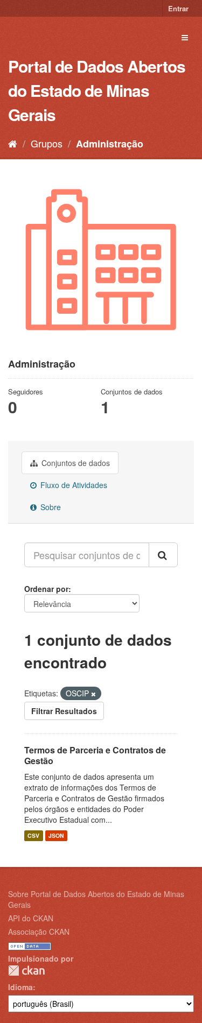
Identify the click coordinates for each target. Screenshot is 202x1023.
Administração (109, 144)
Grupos (46, 143)
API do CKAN (30, 918)
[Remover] (93, 693)
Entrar (178, 8)
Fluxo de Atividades (72, 484)
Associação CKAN (38, 931)
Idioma (20, 987)
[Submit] (163, 554)
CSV (33, 835)
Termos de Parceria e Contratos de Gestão (95, 755)
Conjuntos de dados (74, 462)
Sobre (49, 507)
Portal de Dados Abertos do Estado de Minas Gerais (96, 90)
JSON (56, 835)
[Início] (12, 143)
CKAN (26, 970)
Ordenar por (46, 588)
